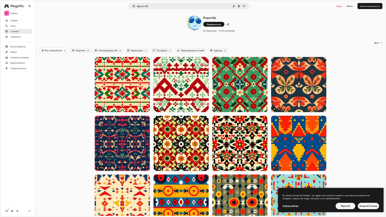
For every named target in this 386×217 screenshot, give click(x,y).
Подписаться (214, 24)
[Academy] (12, 211)
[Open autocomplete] (132, 6)
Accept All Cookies (368, 205)
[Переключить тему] (17, 211)
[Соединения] (6, 211)
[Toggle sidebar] (29, 6)
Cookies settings (290, 205)
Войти (350, 6)
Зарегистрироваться (370, 6)
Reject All (345, 205)
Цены (339, 6)
